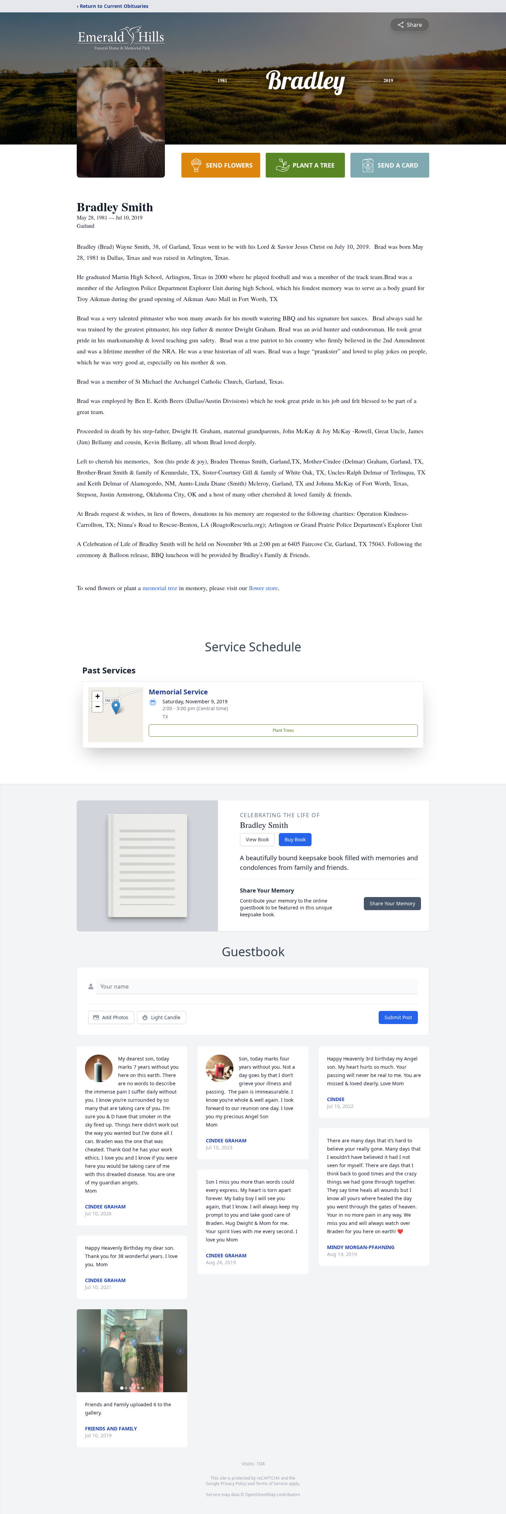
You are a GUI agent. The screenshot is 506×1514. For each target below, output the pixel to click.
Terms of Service (272, 1483)
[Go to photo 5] (138, 1388)
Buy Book (295, 839)
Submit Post (398, 1017)
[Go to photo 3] (130, 1388)
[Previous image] (84, 1351)
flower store (263, 588)
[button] (116, 708)
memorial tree (160, 588)
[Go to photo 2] (126, 1388)
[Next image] (180, 1351)
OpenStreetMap (260, 1494)
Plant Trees (283, 730)
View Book (257, 839)
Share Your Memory (392, 903)
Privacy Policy (233, 1483)
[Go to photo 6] (142, 1388)
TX (165, 716)
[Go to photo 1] (122, 1388)
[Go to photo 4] (134, 1388)
